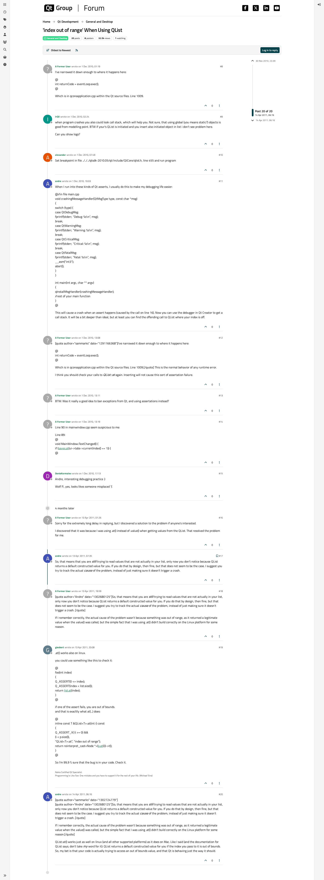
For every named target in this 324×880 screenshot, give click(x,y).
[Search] (5, 49)
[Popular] (5, 27)
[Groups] (5, 42)
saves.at (63, 448)
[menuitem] (319, 4)
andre (58, 181)
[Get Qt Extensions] (5, 57)
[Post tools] (219, 106)
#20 (221, 794)
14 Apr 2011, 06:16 (82, 794)
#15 (221, 473)
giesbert (59, 647)
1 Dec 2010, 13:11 (91, 395)
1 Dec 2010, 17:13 (91, 473)
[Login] (319, 4)
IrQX (57, 116)
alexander (60, 155)
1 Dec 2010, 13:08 (91, 338)
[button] (5, 876)
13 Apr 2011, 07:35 (82, 556)
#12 (221, 338)
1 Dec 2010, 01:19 (91, 66)
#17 (221, 556)
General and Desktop (56, 38)
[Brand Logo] (74, 8)
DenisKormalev (63, 473)
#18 (221, 591)
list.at (67, 690)
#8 (221, 66)
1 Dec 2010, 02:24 (79, 116)
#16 (221, 517)
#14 (221, 422)
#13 (221, 395)
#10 (221, 155)
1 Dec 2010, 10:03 (81, 181)
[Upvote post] (205, 106)
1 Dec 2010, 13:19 (91, 422)
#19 (221, 647)
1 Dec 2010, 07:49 (86, 155)
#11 (221, 181)
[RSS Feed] (77, 50)
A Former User (63, 66)
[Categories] (5, 4)
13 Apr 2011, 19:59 (91, 591)
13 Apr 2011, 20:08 (84, 647)
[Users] (5, 34)
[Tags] (5, 19)
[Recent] (5, 12)
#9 (221, 116)
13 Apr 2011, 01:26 (91, 517)
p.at (100, 746)
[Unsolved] (5, 64)
